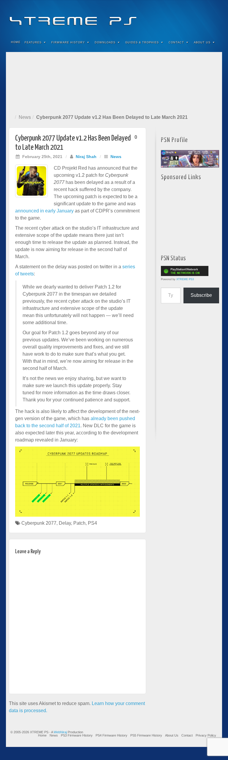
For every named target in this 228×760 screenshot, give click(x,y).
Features (33, 42)
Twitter (197, 17)
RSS (213, 17)
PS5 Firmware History (146, 735)
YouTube (205, 17)
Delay (65, 523)
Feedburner (181, 17)
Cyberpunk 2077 (38, 523)
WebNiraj (60, 732)
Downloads (105, 42)
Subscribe (201, 295)
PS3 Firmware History (77, 735)
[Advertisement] (114, 82)
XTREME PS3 (185, 279)
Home (15, 42)
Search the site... (213, 42)
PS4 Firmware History (111, 735)
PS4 (92, 523)
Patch (79, 523)
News (25, 117)
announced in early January (44, 210)
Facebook (173, 17)
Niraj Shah (86, 156)
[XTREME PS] (114, 17)
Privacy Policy (206, 735)
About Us (202, 42)
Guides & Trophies (142, 42)
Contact (176, 42)
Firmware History (68, 42)
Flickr (189, 17)
